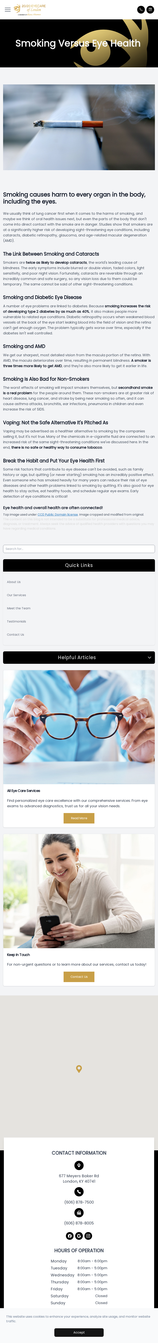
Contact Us (15, 634)
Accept (79, 1332)
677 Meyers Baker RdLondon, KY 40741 (79, 1178)
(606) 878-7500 (79, 1202)
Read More (79, 818)
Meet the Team (18, 608)
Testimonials (16, 621)
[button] (8, 10)
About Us (14, 582)
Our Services (16, 595)
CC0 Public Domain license (58, 514)
